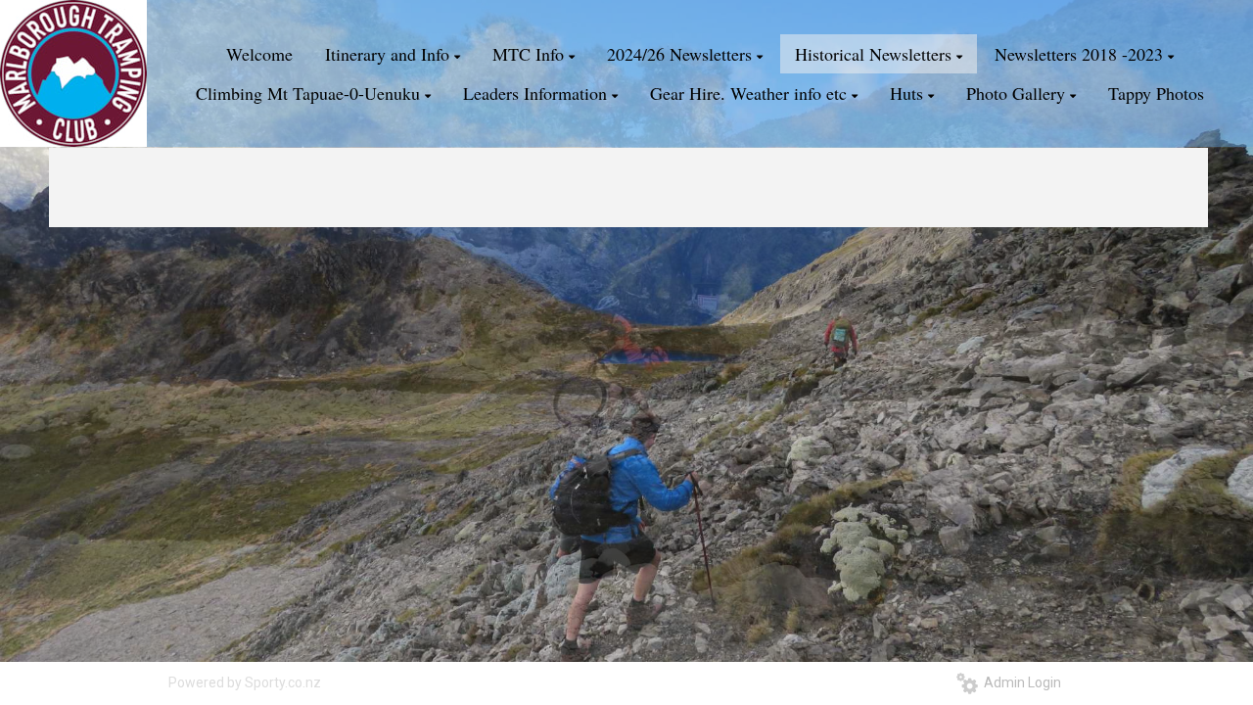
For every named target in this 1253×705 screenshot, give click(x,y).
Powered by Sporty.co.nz (244, 682)
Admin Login (1019, 682)
